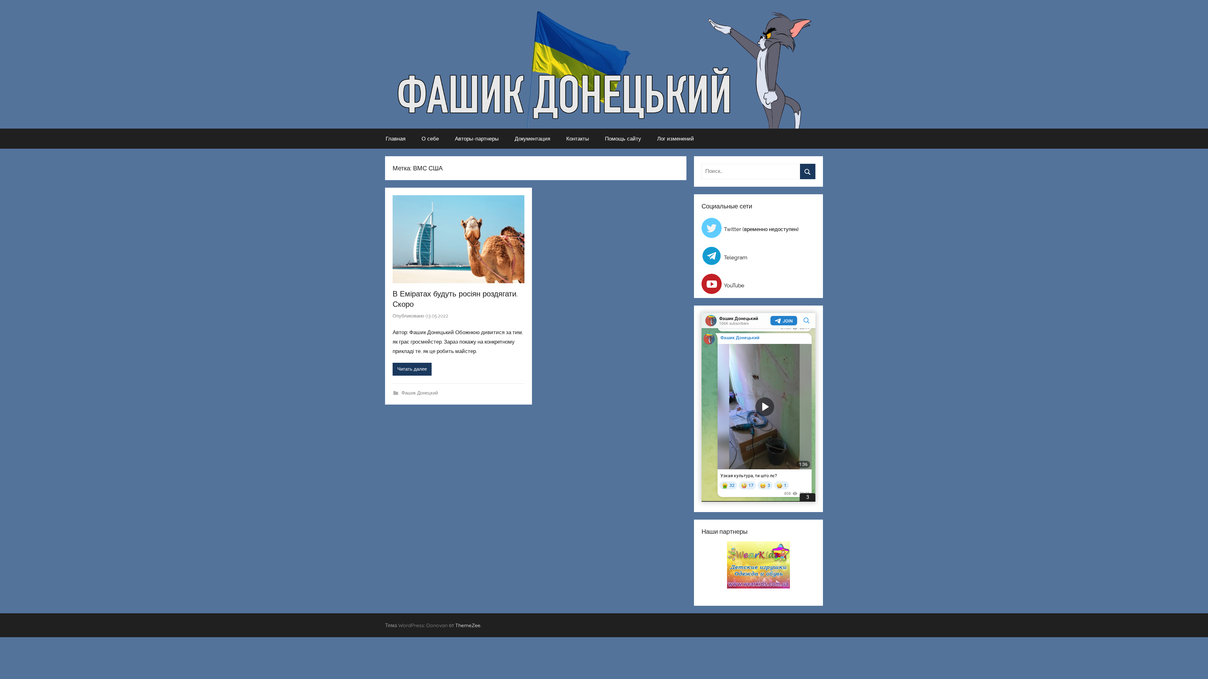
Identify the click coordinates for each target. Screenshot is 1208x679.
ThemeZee (467, 625)
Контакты (577, 138)
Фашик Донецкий (419, 393)
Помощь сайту (623, 138)
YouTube (734, 285)
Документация (532, 138)
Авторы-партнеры (477, 138)
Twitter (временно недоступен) (761, 229)
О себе (430, 138)
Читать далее (412, 369)
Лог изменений (675, 138)
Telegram (735, 257)
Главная (395, 138)
